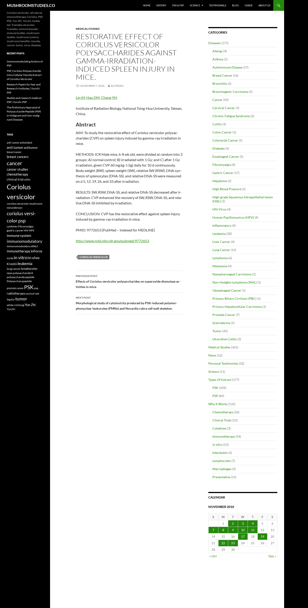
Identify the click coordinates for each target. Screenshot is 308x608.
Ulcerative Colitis (224, 339)
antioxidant (26, 142)
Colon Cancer (222, 132)
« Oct (213, 556)
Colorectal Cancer (225, 140)
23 (233, 543)
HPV (31, 230)
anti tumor (15, 147)
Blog (235, 5)
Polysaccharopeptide (19, 281)
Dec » (272, 556)
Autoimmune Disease (227, 67)
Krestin (12, 264)
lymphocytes (29, 268)
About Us (264, 5)
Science (195, 5)
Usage (249, 5)
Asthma (217, 59)
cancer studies (17, 169)
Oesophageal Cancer (226, 290)
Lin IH (80, 97)
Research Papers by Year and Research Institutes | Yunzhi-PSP (24, 88)
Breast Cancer (222, 75)
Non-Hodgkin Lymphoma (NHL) (234, 282)
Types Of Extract (219, 380)
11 (253, 530)
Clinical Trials (222, 420)
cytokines (12, 226)
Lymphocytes (221, 461)
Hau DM (93, 97)
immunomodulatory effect (22, 246)
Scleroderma (221, 323)
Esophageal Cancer (225, 156)
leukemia (25, 263)
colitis (27, 179)
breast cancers (18, 157)
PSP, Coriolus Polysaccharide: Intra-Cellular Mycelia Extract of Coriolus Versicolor (24, 75)
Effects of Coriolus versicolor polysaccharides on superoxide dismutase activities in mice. (128, 281)
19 (262, 536)
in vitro (217, 444)
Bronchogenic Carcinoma (230, 92)
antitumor (31, 147)
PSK (215, 388)
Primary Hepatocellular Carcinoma (237, 307)
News (212, 355)
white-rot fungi (15, 305)
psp (36, 288)
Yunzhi (11, 309)
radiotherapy (16, 293)
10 (243, 530)
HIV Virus (219, 209)
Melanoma (219, 266)
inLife (10, 258)
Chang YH (109, 97)
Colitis (217, 124)
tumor (21, 298)
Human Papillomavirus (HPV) (233, 217)
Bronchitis (219, 83)
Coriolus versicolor (94, 257)
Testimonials (217, 5)
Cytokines (219, 428)
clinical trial (15, 179)
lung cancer (14, 268)
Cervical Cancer (223, 108)
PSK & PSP (178, 5)
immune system (19, 235)
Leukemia (219, 233)
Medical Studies (88, 28)
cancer (14, 163)
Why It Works (218, 404)
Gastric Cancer (222, 173)
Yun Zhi (30, 305)
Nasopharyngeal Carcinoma (231, 274)
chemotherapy (17, 174)
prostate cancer (15, 288)
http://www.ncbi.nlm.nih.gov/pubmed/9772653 (112, 241)
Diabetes (218, 148)
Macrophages (221, 469)
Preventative (221, 477)
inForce (36, 251)
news (9, 273)
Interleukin (220, 453)
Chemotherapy (222, 412)
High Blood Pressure (226, 189)
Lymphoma (220, 258)
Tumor (217, 331)
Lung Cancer (221, 250)
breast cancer (14, 152)
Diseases (214, 43)
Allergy (217, 51)
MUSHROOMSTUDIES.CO (31, 5)
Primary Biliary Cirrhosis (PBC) (234, 298)
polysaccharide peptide (20, 277)
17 (243, 536)
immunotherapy (18, 251)
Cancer (217, 100)
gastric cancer (15, 230)
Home (146, 5)
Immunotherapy (223, 436)
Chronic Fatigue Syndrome (231, 116)
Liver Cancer (221, 242)
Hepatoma (219, 181)
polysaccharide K (23, 272)
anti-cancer (13, 142)
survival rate (32, 293)
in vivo (33, 257)
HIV (26, 230)
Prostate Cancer (223, 315)
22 (223, 543)
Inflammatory (221, 225)
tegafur (11, 299)
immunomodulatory (24, 241)
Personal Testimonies (223, 363)
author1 (117, 85)
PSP (215, 396)
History (161, 5)
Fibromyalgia (221, 165)
